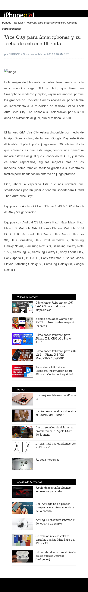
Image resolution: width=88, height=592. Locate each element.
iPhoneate (19, 14)
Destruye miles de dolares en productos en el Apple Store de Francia (54, 431)
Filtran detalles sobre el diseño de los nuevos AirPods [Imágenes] (55, 555)
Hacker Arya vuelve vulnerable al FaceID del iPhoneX (55, 413)
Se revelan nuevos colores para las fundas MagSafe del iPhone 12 (55, 539)
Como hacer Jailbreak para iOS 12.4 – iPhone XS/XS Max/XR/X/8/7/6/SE (55, 354)
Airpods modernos (47, 460)
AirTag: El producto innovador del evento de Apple (55, 521)
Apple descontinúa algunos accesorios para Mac (53, 489)
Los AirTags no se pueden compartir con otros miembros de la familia (55, 507)
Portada (6, 22)
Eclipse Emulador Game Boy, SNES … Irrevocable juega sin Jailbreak (55, 322)
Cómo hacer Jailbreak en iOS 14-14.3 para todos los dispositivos (54, 306)
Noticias (18, 22)
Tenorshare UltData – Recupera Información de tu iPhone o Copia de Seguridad (54, 370)
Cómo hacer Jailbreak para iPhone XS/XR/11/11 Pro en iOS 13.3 (53, 338)
